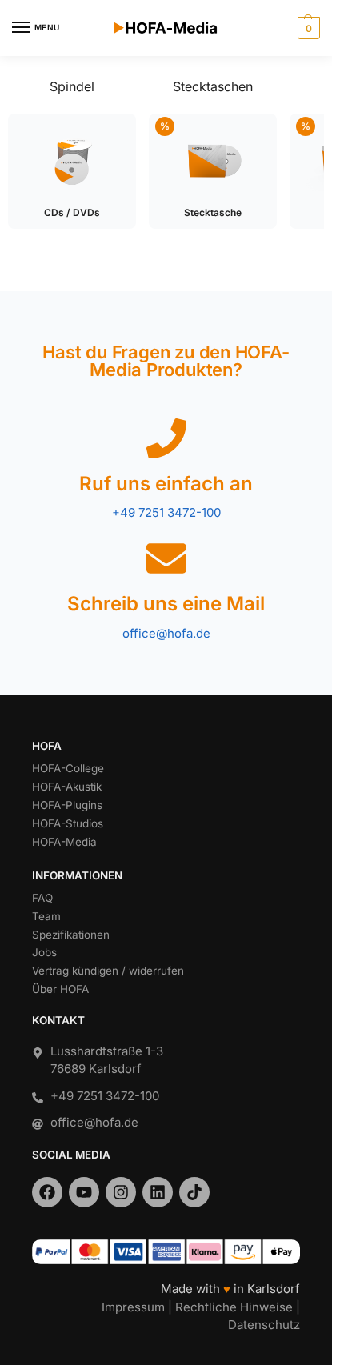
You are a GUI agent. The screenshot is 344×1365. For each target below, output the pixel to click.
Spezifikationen (71, 934)
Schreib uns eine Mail (166, 603)
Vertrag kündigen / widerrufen (108, 970)
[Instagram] (121, 1192)
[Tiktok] (194, 1192)
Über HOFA (60, 989)
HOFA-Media (64, 841)
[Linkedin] (157, 1192)
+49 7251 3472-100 (166, 512)
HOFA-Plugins (67, 805)
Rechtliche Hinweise (234, 1307)
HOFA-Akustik (67, 786)
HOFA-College (68, 768)
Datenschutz (264, 1324)
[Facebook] (47, 1192)
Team (46, 916)
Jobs (44, 952)
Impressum (133, 1307)
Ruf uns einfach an (166, 483)
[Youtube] (84, 1192)
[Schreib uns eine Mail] (166, 558)
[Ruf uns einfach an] (166, 438)
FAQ (42, 897)
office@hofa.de (166, 633)
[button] (307, 28)
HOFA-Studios (67, 823)
